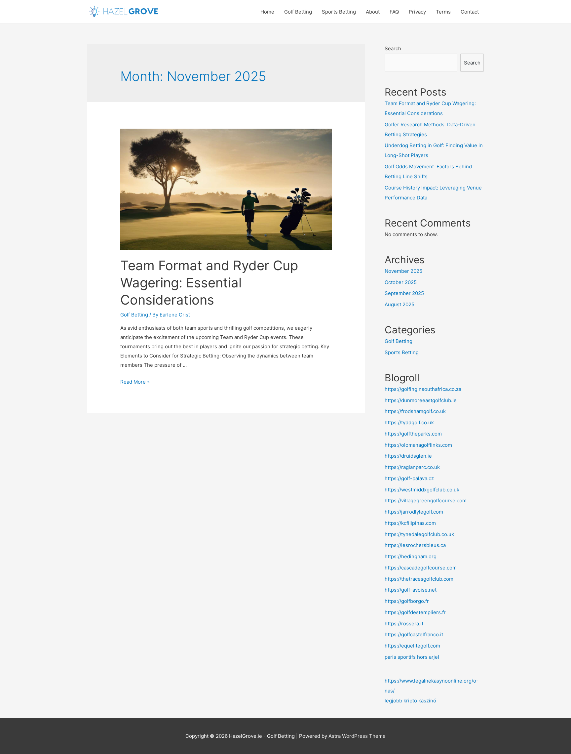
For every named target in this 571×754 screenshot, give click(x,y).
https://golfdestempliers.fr (415, 612)
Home (267, 12)
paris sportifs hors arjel (412, 657)
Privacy (417, 12)
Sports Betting (339, 12)
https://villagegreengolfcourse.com (426, 500)
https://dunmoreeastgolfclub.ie (421, 400)
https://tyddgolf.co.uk (409, 422)
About (373, 12)
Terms (443, 12)
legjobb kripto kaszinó (410, 700)
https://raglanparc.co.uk (412, 467)
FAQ (394, 12)
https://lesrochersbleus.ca (415, 545)
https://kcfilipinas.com (410, 523)
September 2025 (404, 293)
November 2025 (403, 271)
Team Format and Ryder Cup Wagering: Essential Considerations (209, 282)
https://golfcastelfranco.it (414, 634)
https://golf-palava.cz (409, 478)
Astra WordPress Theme (357, 736)
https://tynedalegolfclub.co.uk (419, 534)
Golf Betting (298, 12)
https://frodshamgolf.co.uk (415, 411)
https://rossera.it (404, 623)
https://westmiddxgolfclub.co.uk (422, 489)
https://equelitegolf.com (412, 646)
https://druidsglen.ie (408, 456)
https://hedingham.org (411, 556)
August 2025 (399, 304)
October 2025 (401, 282)
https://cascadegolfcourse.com (421, 568)
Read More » (135, 382)
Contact (470, 12)
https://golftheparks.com (413, 434)
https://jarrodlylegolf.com (414, 512)
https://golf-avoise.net (411, 590)
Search (393, 48)
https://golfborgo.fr (407, 601)
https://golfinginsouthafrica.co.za (423, 389)
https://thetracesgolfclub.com (419, 579)
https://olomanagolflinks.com (418, 445)
